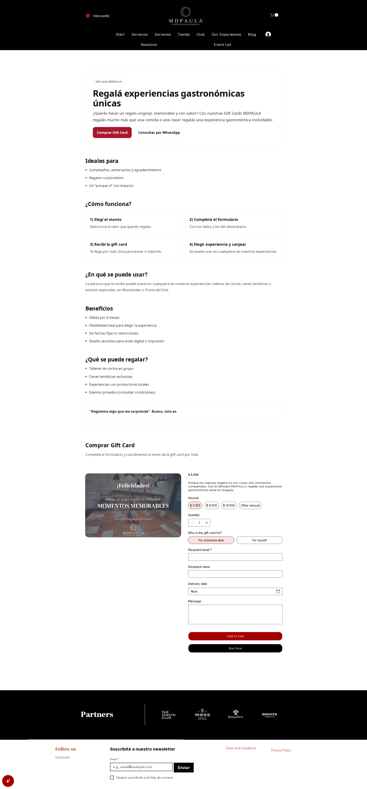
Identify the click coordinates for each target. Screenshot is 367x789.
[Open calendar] (278, 591)
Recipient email (200, 550)
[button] (274, 15)
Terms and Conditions (240, 748)
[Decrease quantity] (191, 522)
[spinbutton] (199, 522)
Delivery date (197, 584)
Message (194, 601)
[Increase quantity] (207, 522)
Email (114, 759)
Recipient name (199, 567)
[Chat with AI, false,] (8, 781)
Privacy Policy (281, 750)
